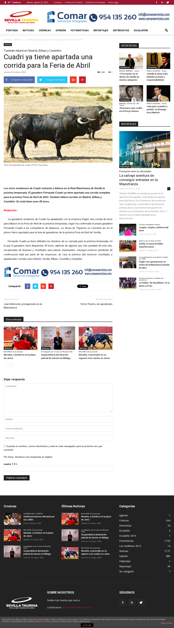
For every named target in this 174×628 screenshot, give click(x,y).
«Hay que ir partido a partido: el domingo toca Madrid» (157, 109)
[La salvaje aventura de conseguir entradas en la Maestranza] (144, 149)
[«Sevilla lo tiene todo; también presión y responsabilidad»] (158, 61)
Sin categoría (126, 571)
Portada (12, 30)
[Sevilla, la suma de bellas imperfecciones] (127, 246)
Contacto (58, 2)
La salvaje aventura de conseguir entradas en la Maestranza (138, 180)
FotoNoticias (80, 30)
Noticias (28, 30)
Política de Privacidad (95, 2)
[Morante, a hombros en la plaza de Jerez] (21, 338)
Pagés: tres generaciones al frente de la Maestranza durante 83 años (154, 265)
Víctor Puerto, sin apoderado (96, 304)
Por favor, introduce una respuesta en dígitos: (28, 457)
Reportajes (100, 30)
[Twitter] (167, 2)
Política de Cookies (73, 2)
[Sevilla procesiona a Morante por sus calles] (12, 519)
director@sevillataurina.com (77, 607)
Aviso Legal (113, 2)
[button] (166, 30)
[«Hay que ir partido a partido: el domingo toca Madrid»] (158, 93)
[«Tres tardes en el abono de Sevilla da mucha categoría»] (131, 61)
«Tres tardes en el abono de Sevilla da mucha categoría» (129, 76)
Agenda (123, 515)
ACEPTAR (87, 625)
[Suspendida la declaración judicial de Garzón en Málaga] (58, 338)
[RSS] (162, 2)
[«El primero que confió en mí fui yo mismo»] (131, 93)
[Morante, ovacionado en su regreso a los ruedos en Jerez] (95, 338)
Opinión (61, 30)
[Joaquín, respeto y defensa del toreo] (127, 230)
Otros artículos (13, 319)
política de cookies (42, 621)
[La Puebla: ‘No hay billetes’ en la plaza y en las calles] (127, 283)
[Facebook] (156, 2)
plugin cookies (166, 623)
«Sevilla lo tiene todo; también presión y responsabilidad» (157, 76)
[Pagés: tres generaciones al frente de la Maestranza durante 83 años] (127, 262)
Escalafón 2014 (127, 535)
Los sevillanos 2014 (130, 546)
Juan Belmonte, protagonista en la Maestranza (23, 306)
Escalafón (141, 30)
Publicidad (124, 561)
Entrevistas (121, 30)
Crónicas (45, 30)
